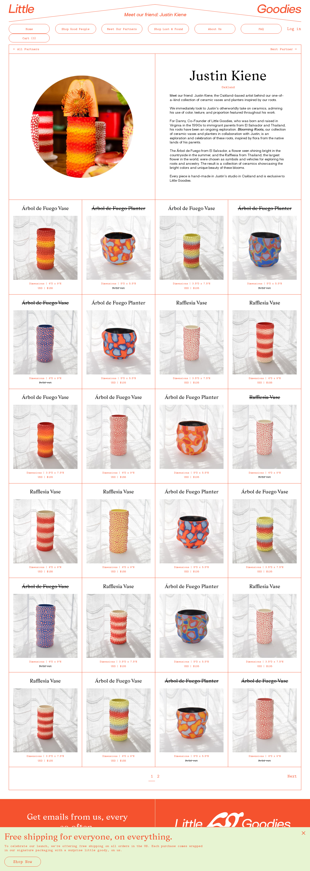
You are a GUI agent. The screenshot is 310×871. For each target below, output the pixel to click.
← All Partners (26, 49)
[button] (29, 38)
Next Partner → (284, 49)
